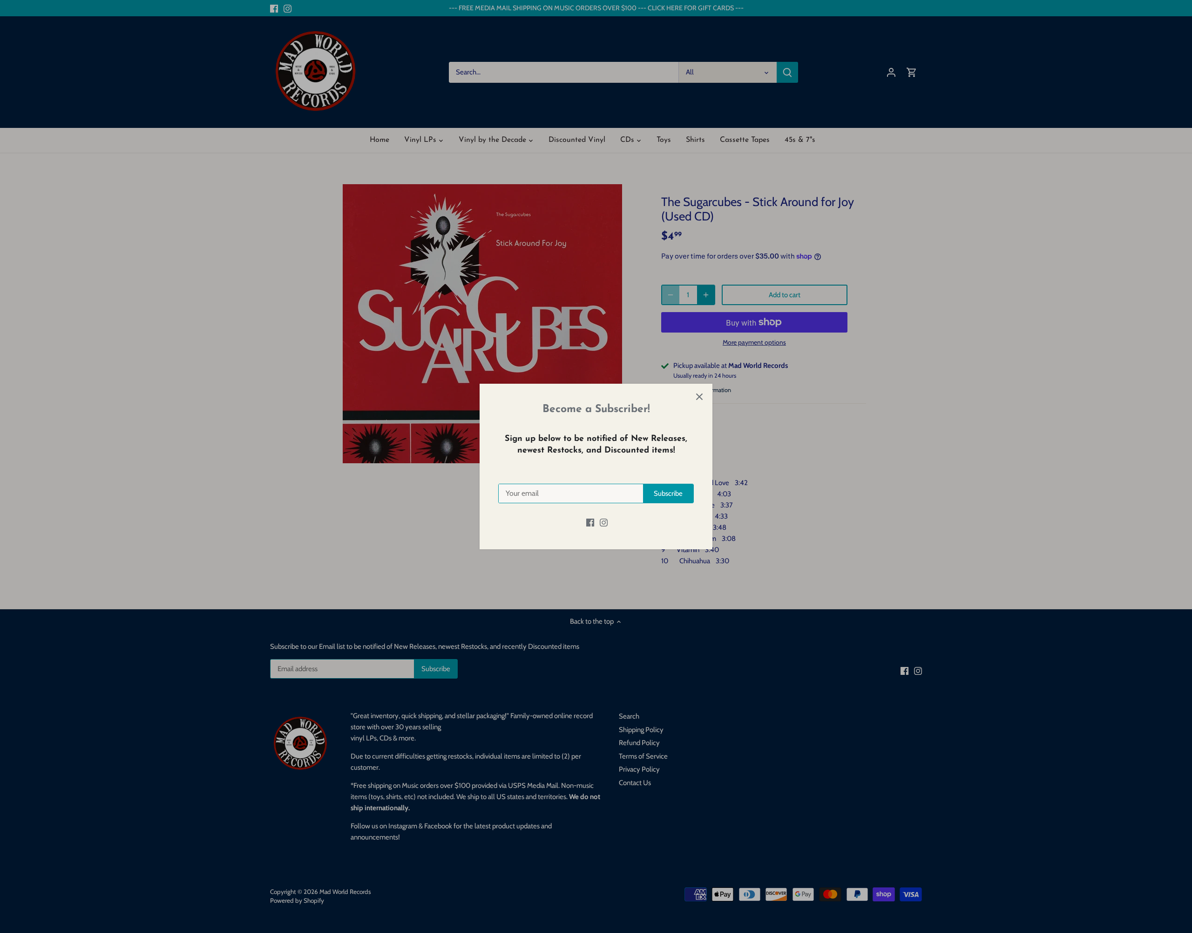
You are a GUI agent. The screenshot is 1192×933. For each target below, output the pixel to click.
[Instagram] (604, 522)
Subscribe (668, 493)
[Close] (699, 397)
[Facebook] (590, 522)
